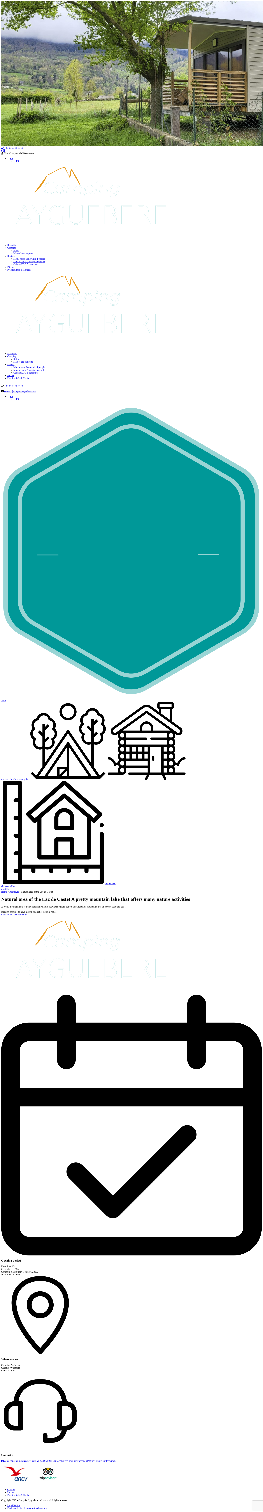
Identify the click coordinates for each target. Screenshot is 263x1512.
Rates (16, 250)
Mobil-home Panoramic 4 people (29, 258)
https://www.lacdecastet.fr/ (14, 914)
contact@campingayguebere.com (20, 391)
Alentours (14, 891)
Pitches (10, 267)
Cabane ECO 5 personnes (25, 264)
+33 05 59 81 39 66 (13, 148)
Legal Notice (13, 1505)
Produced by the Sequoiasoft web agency (27, 1508)
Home (4, 891)
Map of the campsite (23, 253)
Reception (12, 245)
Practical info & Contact (18, 269)
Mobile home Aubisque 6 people (29, 261)
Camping (11, 247)
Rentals (10, 256)
